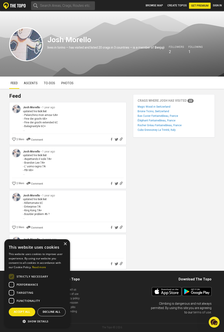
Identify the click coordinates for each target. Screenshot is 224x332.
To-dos (49, 83)
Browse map (154, 5)
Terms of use (71, 293)
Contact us (70, 289)
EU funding (70, 311)
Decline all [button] (51, 312)
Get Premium (199, 5)
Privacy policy (72, 298)
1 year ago (48, 107)
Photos (67, 83)
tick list (42, 111)
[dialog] (37, 283)
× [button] (65, 244)
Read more (39, 267)
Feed (14, 83)
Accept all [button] (22, 312)
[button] (37, 321)
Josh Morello (32, 107)
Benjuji (159, 47)
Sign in (217, 5)
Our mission (71, 302)
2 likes (20, 139)
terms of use (202, 312)
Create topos (177, 5)
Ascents (31, 83)
